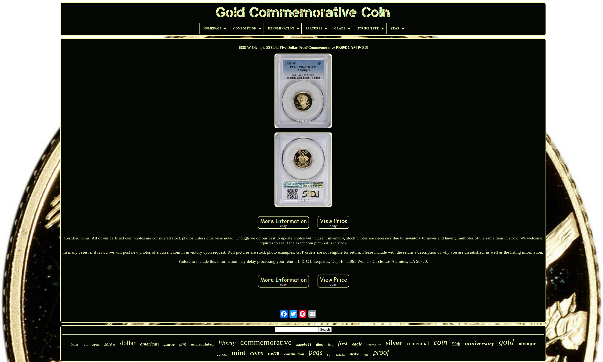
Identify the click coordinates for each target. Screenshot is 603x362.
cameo (96, 344)
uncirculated (202, 344)
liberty (227, 342)
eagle (357, 343)
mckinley (222, 355)
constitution (294, 354)
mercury (374, 344)
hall (329, 355)
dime (319, 344)
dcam (74, 344)
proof (381, 352)
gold (506, 341)
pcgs (315, 352)
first (342, 343)
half (330, 344)
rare (366, 354)
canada (340, 354)
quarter (169, 344)
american (149, 343)
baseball (303, 345)
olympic (527, 343)
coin (440, 342)
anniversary (479, 343)
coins (256, 353)
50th (456, 343)
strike (354, 354)
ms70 (273, 353)
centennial (418, 343)
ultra (85, 345)
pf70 (182, 344)
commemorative (266, 342)
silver (394, 342)
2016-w (109, 344)
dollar (127, 342)
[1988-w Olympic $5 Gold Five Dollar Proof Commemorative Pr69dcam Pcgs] (303, 91)
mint (238, 352)
